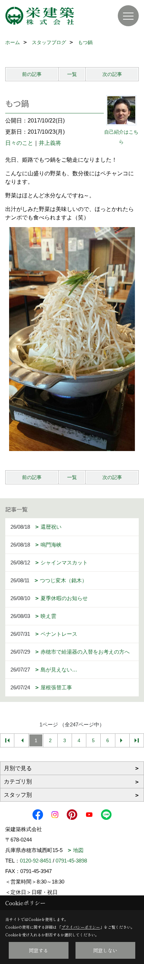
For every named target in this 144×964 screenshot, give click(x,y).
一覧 (72, 74)
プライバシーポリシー (81, 927)
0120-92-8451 (35, 861)
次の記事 (112, 74)
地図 (78, 850)
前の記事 (32, 74)
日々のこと (19, 143)
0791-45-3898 (71, 861)
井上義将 (50, 143)
